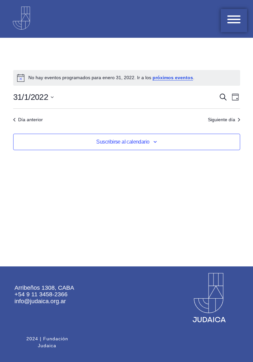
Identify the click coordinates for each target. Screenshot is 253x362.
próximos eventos (173, 77)
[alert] (126, 78)
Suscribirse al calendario (122, 142)
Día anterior (30, 119)
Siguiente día (221, 119)
